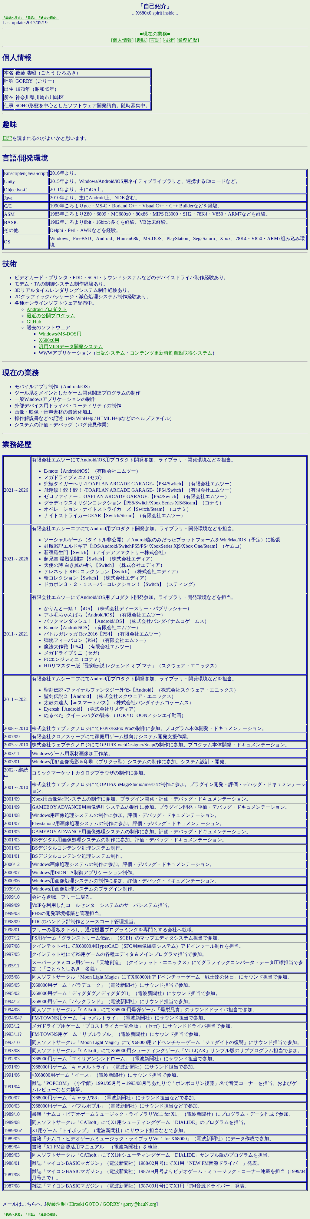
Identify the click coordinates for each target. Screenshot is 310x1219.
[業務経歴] (187, 40)
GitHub (34, 321)
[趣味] (141, 40)
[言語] (155, 40)
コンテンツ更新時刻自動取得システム (171, 352)
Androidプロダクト (47, 309)
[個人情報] (122, 40)
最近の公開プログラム (51, 315)
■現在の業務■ (155, 33)
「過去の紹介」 (48, 17)
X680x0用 (49, 340)
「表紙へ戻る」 (13, 17)
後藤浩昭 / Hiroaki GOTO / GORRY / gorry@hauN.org (101, 1204)
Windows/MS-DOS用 (60, 333)
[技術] (169, 40)
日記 (7, 138)
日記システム (110, 352)
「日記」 (31, 17)
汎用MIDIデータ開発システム (71, 346)
